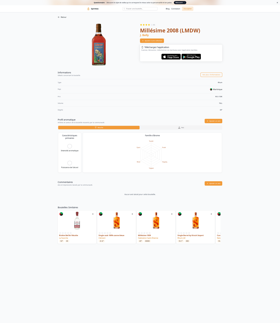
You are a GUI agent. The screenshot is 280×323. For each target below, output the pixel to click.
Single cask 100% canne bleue (111, 235)
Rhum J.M (181, 238)
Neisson (220, 238)
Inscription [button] (188, 9)
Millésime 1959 (144, 235)
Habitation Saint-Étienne (148, 238)
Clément (102, 238)
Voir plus (211, 75)
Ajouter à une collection (153, 41)
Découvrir (180, 3)
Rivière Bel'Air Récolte (68, 235)
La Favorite (63, 238)
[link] (140, 17)
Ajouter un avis (214, 121)
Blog (168, 9)
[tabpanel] (140, 152)
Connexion (175, 9)
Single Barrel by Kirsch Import (191, 235)
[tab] (99, 127)
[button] (77, 227)
